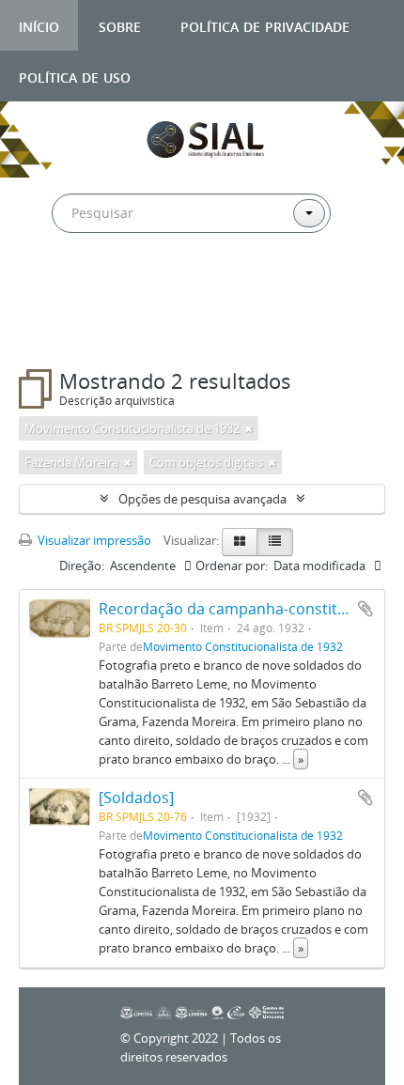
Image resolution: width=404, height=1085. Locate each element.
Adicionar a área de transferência (365, 608)
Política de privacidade (265, 25)
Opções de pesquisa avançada (202, 498)
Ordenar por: (231, 565)
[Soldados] (136, 797)
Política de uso (75, 75)
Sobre (120, 25)
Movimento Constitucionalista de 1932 (243, 646)
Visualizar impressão (93, 540)
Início (39, 25)
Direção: (81, 565)
